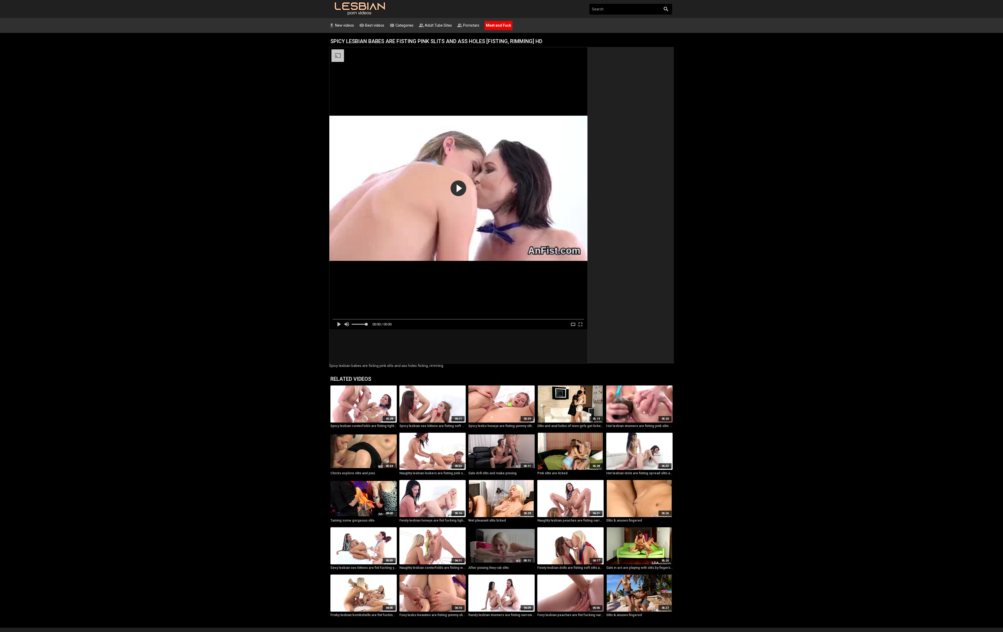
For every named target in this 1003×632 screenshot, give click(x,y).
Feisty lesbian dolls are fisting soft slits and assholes (570, 568)
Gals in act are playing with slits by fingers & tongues (639, 568)
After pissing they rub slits (488, 568)
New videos (341, 25)
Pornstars (468, 25)
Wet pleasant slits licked (487, 520)
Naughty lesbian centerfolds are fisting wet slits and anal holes (432, 568)
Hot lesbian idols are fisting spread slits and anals (639, 473)
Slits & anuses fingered (624, 520)
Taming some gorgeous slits (352, 520)
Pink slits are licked (552, 473)
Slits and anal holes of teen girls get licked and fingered (570, 426)
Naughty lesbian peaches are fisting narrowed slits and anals (570, 520)
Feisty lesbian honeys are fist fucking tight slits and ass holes (432, 520)
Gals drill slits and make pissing (492, 473)
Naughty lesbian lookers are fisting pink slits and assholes (432, 473)
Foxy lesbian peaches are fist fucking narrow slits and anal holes (570, 615)
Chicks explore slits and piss (352, 473)
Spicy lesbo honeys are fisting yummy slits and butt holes (501, 426)
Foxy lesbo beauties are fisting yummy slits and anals (432, 615)
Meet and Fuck (498, 25)
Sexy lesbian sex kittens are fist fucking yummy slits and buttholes (363, 568)
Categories (401, 25)
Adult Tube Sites (435, 25)
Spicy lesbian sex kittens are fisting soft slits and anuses (432, 426)
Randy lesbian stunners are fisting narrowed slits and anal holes (501, 615)
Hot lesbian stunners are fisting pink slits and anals (639, 426)
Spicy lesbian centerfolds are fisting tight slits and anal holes (363, 426)
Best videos (371, 25)
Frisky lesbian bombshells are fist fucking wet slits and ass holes (363, 615)
